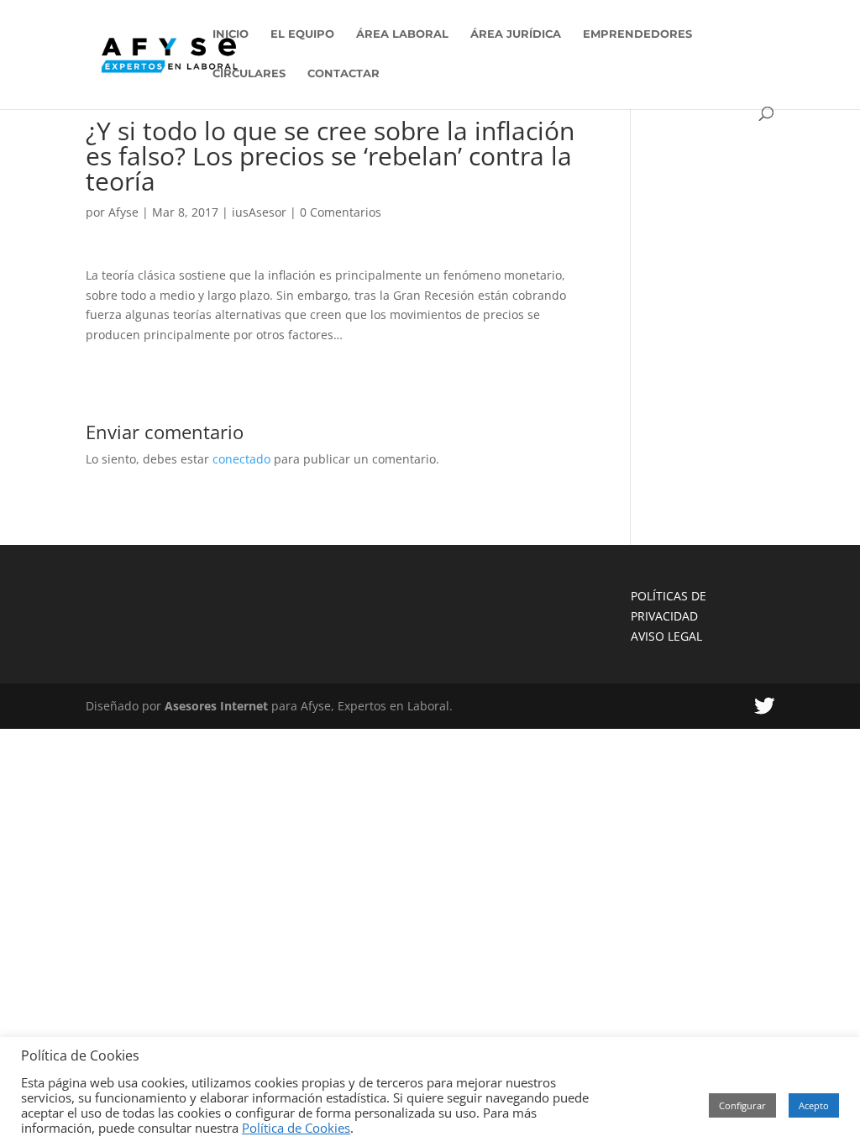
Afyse (123, 212)
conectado (241, 459)
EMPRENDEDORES (637, 34)
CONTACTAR (343, 73)
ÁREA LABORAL (402, 34)
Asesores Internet (216, 706)
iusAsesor (259, 212)
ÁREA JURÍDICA (515, 34)
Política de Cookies (296, 1127)
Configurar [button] (742, 1105)
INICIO (230, 34)
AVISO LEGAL (666, 636)
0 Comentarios (340, 212)
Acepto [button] (814, 1105)
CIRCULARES (249, 73)
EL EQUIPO (302, 34)
